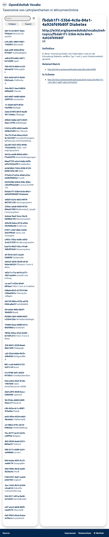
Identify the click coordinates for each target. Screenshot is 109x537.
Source (6, 533)
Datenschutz (84, 533)
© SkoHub (99, 533)
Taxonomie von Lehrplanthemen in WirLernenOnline (40, 10)
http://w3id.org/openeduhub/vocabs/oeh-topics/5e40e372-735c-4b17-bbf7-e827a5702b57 (76, 80)
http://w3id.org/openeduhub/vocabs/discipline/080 (72, 69)
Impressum (70, 533)
